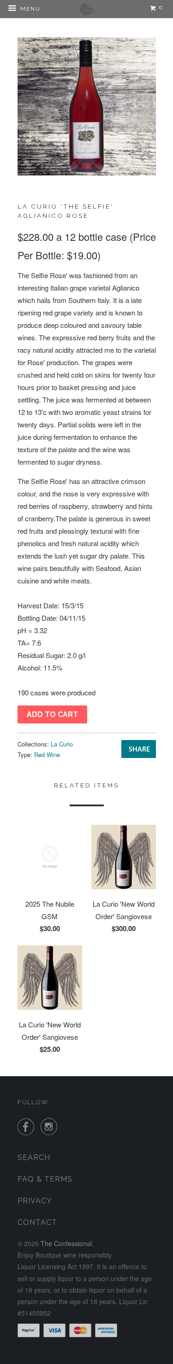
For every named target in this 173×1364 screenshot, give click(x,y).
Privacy (35, 1200)
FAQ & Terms (45, 1179)
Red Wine (47, 754)
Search (34, 1157)
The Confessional (66, 1243)
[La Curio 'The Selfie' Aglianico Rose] (87, 106)
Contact (37, 1222)
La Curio (62, 744)
